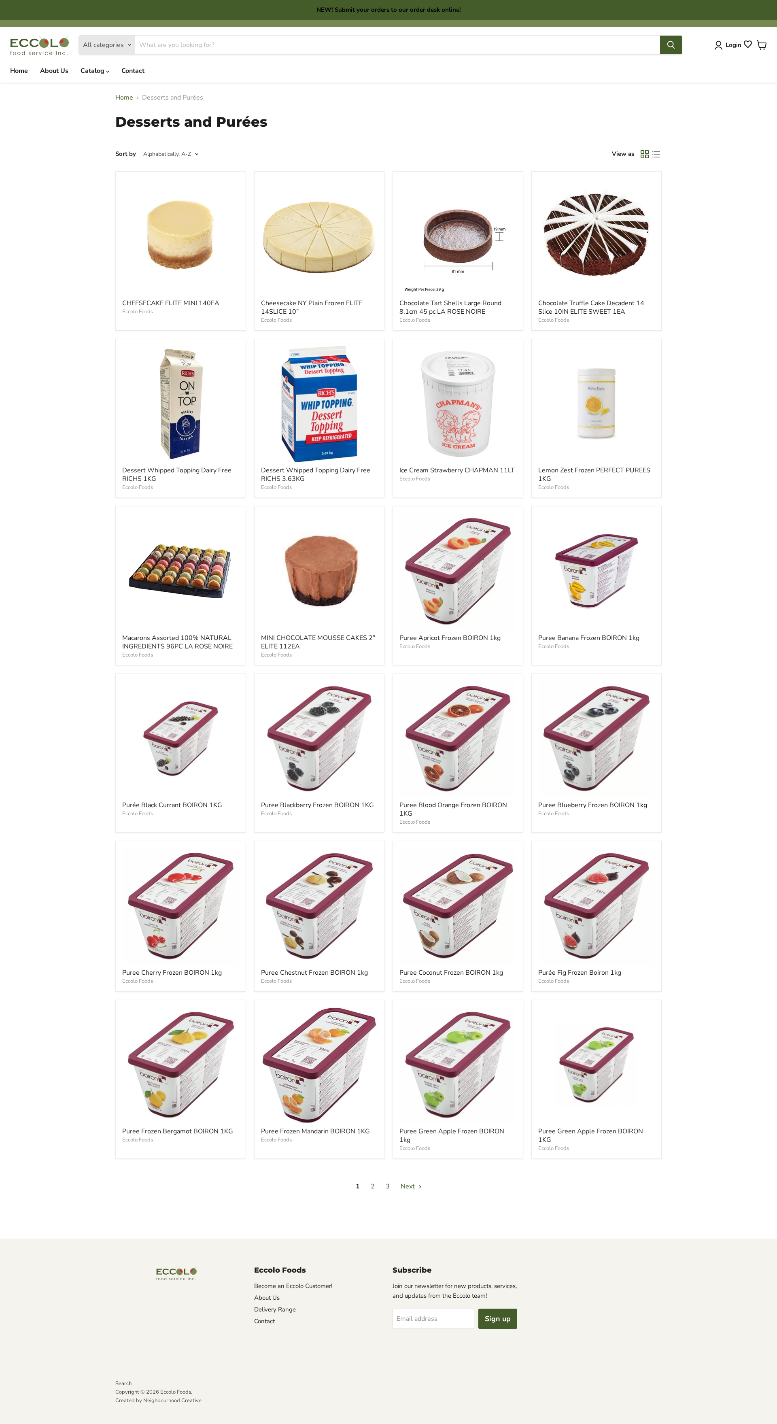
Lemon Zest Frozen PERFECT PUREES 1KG (594, 474)
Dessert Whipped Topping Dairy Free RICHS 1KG (176, 474)
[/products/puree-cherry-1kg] (180, 906)
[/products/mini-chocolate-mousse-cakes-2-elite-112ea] (319, 571)
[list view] (656, 154)
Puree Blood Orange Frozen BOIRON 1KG (453, 809)
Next (408, 1186)
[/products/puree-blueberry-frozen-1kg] (596, 738)
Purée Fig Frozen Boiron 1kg (579, 972)
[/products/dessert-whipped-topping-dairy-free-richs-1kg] (180, 404)
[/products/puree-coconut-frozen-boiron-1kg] (457, 906)
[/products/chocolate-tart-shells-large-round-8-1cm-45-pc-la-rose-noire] (457, 236)
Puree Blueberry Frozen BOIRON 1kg (592, 805)
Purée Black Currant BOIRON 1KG (172, 805)
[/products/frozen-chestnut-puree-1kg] (319, 906)
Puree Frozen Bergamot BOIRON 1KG (177, 1131)
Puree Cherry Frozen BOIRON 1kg (172, 972)
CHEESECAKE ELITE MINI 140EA (170, 303)
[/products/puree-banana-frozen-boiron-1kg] (596, 571)
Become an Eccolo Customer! (293, 1286)
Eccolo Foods (137, 311)
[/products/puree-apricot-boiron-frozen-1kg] (457, 571)
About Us (54, 70)
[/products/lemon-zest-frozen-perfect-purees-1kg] (596, 404)
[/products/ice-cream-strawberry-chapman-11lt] (457, 404)
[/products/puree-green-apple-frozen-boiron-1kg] (457, 1065)
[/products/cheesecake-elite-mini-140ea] (180, 236)
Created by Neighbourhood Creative (158, 1400)
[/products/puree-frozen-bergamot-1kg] (180, 1065)
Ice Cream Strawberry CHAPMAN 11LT (457, 470)
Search (123, 1383)
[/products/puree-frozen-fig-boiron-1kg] (596, 906)
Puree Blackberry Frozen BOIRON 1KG (317, 805)
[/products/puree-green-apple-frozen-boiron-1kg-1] (596, 1065)
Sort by (125, 154)
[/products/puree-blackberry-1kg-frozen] (319, 738)
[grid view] (644, 154)
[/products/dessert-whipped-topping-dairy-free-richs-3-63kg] (319, 404)
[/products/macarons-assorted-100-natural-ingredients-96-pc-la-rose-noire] (180, 571)
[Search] (671, 45)
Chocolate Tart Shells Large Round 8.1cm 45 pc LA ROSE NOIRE (450, 307)
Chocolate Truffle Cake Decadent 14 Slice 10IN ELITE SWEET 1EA (591, 307)
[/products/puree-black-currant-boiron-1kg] (180, 738)
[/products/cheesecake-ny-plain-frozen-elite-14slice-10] (319, 236)
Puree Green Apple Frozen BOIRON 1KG (590, 1135)
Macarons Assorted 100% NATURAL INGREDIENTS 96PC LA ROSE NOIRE (177, 642)
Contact (132, 70)
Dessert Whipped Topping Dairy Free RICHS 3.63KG (315, 474)
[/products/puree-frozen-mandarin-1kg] (319, 1065)
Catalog (93, 70)
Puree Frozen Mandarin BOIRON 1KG (315, 1131)
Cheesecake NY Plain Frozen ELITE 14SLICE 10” (312, 307)
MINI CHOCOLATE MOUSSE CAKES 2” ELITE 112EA (318, 642)
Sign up (498, 1319)
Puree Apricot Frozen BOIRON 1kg (450, 637)
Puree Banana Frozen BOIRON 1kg (588, 637)
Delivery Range (275, 1309)
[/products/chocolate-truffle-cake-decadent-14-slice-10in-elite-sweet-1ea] (596, 236)
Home (19, 70)
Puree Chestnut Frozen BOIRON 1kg (314, 972)
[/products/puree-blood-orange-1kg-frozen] (457, 738)
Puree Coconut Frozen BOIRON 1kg (451, 972)
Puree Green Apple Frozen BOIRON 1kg (451, 1135)
